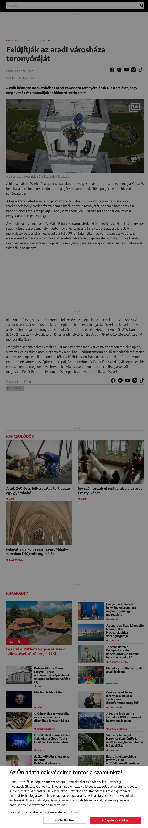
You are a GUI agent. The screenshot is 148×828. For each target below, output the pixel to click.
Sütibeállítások (64, 820)
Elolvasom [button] (76, 812)
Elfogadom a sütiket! (115, 820)
